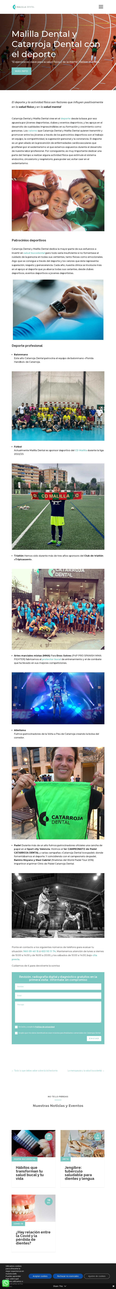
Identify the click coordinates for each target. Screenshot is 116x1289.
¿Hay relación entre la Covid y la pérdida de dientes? (33, 1237)
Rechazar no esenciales (68, 1276)
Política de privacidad (45, 1027)
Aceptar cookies (40, 1276)
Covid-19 (18, 1223)
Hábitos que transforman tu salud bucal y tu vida (30, 1173)
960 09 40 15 (31, 951)
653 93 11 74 (48, 951)
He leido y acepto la (36, 1027)
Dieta (65, 1159)
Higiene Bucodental (24, 1159)
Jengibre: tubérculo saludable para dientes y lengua (79, 1173)
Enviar (94, 1038)
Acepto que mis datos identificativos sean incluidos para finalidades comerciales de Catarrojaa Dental (59, 1033)
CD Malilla (81, 450)
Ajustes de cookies (97, 1276)
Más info (21, 71)
